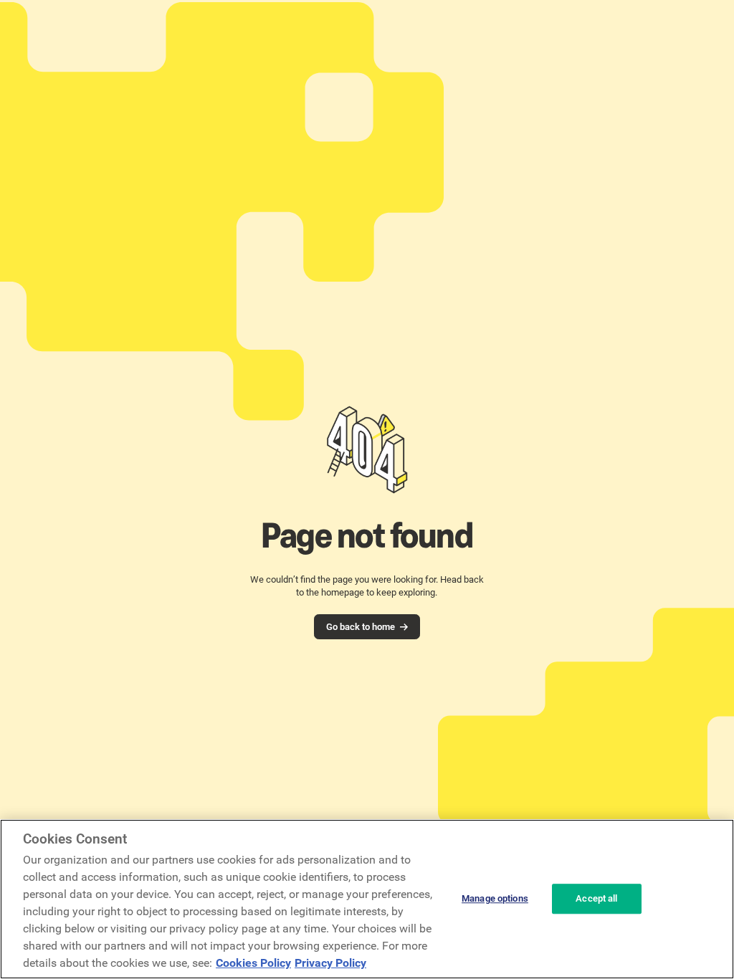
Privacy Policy (330, 963)
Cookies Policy (253, 963)
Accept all (596, 899)
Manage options (495, 899)
